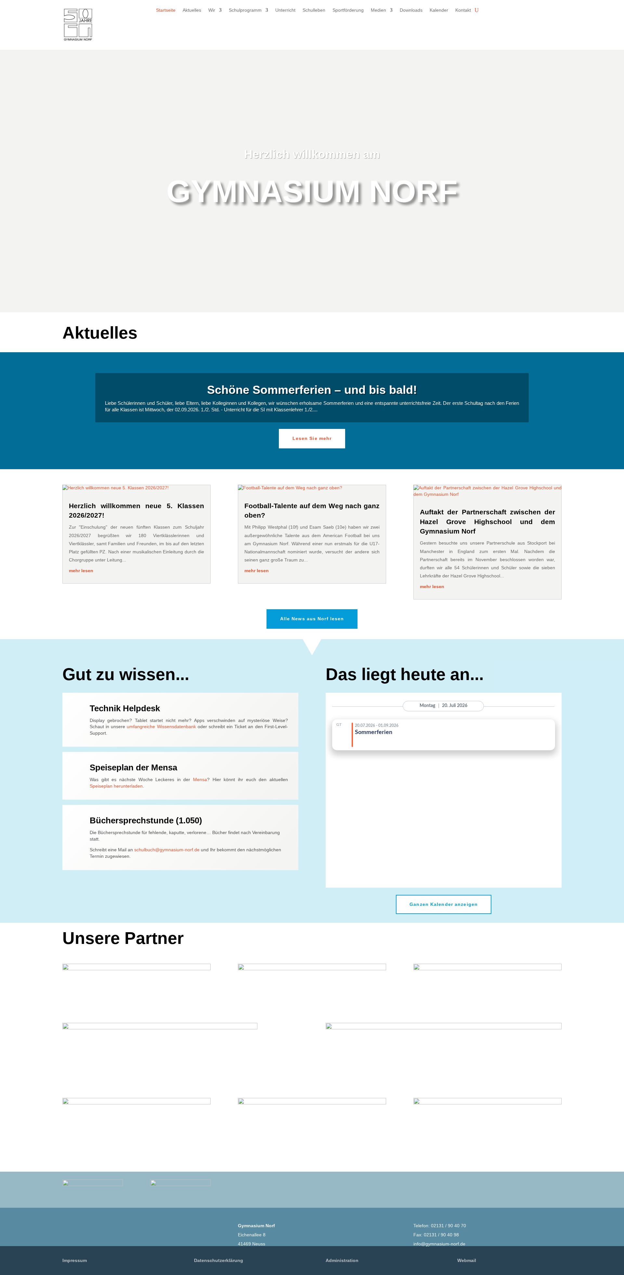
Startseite (166, 10)
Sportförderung (348, 10)
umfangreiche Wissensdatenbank (161, 726)
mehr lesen (81, 570)
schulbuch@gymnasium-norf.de (167, 849)
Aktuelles (192, 10)
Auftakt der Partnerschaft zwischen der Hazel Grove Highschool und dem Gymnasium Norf (487, 521)
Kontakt (463, 10)
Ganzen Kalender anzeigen (444, 904)
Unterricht (285, 10)
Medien (378, 10)
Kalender (439, 10)
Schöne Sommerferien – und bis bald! (312, 389)
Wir (211, 10)
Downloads (411, 10)
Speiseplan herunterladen (116, 786)
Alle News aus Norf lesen (312, 618)
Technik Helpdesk (125, 708)
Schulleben (314, 10)
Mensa (200, 779)
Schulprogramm (245, 10)
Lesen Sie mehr (312, 438)
